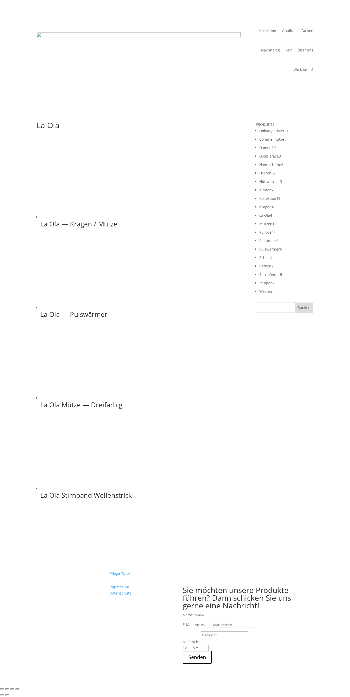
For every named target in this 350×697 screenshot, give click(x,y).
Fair (288, 50)
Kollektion (267, 30)
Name (188, 614)
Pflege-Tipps (120, 573)
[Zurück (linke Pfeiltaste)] (2, 695)
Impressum (119, 587)
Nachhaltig (270, 50)
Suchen (304, 307)
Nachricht (191, 641)
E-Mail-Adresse (196, 624)
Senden (197, 657)
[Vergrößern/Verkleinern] (2, 689)
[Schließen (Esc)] (17, 689)
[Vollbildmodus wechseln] (7, 689)
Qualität (289, 30)
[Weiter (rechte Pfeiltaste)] (7, 695)
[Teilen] (12, 689)
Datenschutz (120, 593)
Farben (307, 30)
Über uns (305, 50)
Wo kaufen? (303, 69)
